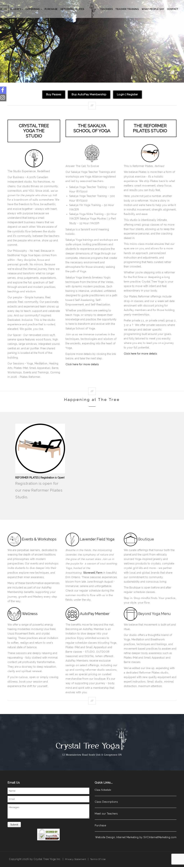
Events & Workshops (39, 539)
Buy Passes (53, 94)
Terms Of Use (98, 859)
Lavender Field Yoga (97, 539)
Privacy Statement (75, 859)
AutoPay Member (94, 614)
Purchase (100, 825)
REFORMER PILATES (92, 41)
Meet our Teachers (106, 813)
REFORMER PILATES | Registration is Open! (40, 477)
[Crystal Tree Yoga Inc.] (92, 9)
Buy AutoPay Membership (89, 94)
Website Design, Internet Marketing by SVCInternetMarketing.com (135, 837)
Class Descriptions (106, 801)
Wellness (30, 614)
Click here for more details (82, 364)
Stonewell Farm (92, 572)
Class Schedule (103, 790)
